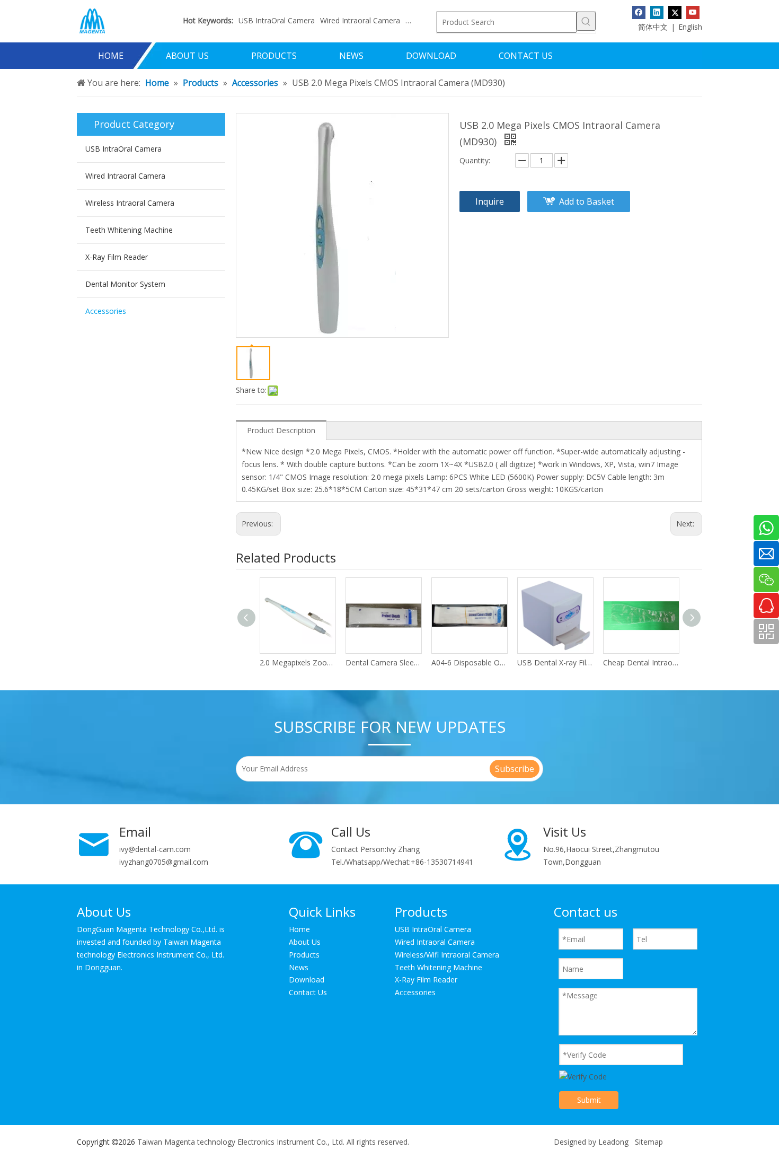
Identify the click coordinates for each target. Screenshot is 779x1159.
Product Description (281, 430)
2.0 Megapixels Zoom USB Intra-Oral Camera (297, 662)
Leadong (613, 1142)
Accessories (105, 311)
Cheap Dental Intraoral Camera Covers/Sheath (640, 662)
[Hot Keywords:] (586, 21)
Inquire (489, 201)
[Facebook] (638, 12)
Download (306, 979)
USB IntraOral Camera (276, 20)
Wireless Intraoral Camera (129, 203)
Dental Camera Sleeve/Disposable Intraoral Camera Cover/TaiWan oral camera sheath (383, 662)
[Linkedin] (656, 12)
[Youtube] (693, 12)
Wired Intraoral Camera (360, 20)
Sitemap (649, 1142)
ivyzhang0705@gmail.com (163, 862)
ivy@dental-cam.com (155, 849)
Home (299, 929)
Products (304, 955)
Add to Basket (586, 201)
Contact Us (308, 992)
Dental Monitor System (125, 284)
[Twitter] (674, 12)
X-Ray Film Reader (116, 257)
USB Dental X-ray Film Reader (554, 662)
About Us (305, 942)
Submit (589, 1100)
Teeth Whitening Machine (129, 230)
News (298, 967)
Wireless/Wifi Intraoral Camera (447, 955)
